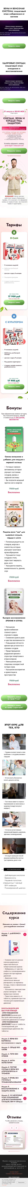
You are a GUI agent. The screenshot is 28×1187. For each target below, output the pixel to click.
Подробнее (4, 1185)
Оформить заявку (14, 46)
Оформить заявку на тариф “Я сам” (14, 698)
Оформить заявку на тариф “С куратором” (14, 706)
